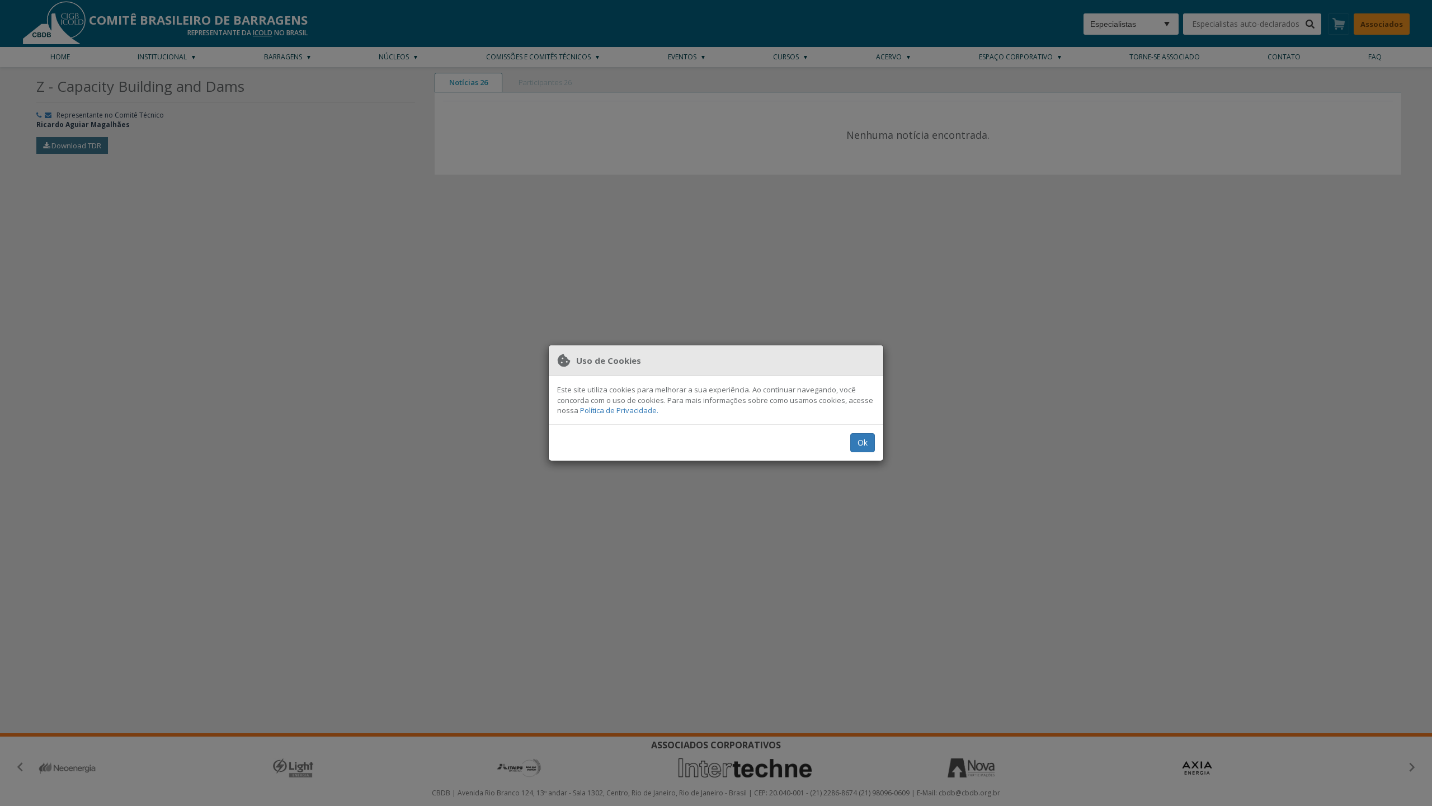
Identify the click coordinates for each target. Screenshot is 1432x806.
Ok (863, 442)
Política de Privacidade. (619, 410)
